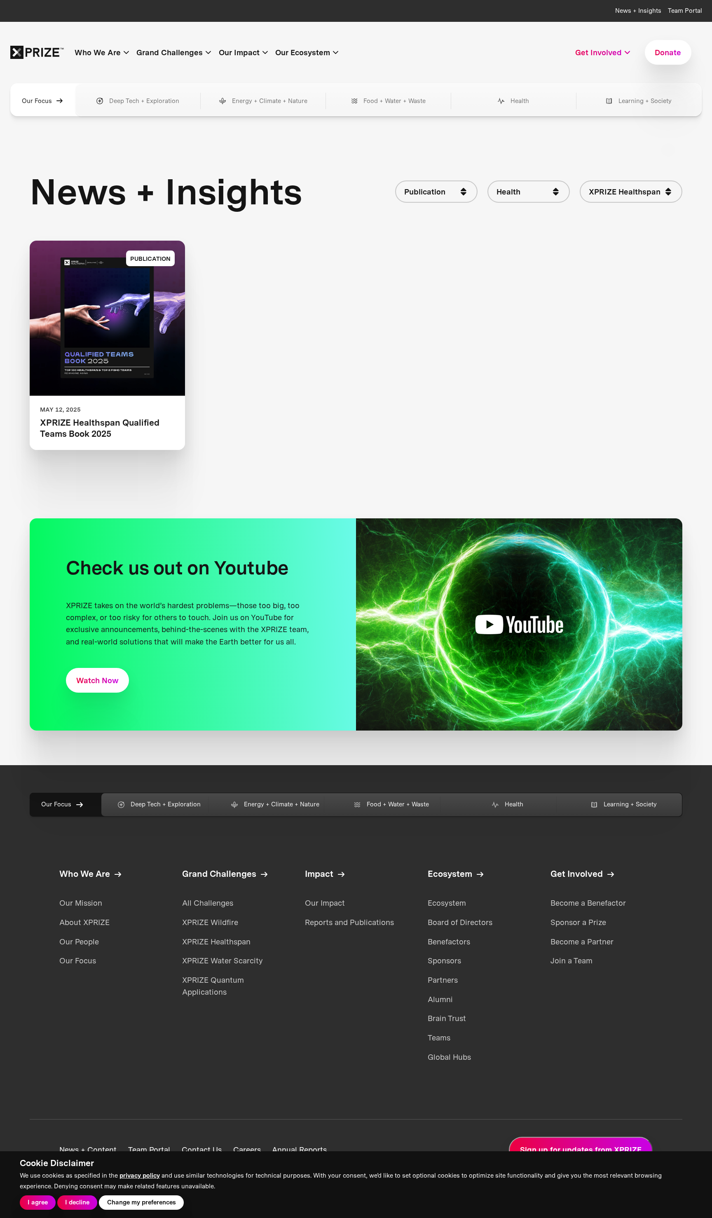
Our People (79, 941)
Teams (439, 1037)
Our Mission (80, 902)
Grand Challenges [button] (169, 52)
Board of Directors (460, 922)
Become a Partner (582, 941)
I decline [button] (77, 1202)
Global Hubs (449, 1056)
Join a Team (571, 960)
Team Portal (685, 10)
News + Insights (638, 10)
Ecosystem (447, 902)
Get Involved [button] (598, 52)
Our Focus (37, 101)
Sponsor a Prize (578, 922)
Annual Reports (299, 1149)
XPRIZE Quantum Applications (213, 985)
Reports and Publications (349, 922)
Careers (247, 1149)
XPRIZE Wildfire (210, 922)
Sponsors (444, 960)
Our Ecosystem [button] (302, 52)
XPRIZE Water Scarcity (222, 960)
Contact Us (202, 1149)
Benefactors (449, 941)
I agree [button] (38, 1202)
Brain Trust (447, 1018)
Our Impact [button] (239, 52)
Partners (443, 979)
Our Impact (325, 902)
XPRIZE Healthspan (216, 941)
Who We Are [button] (98, 52)
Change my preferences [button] (141, 1202)
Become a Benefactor (588, 902)
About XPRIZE (84, 922)
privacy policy (139, 1175)
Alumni (440, 999)
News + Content (88, 1149)
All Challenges (207, 902)
